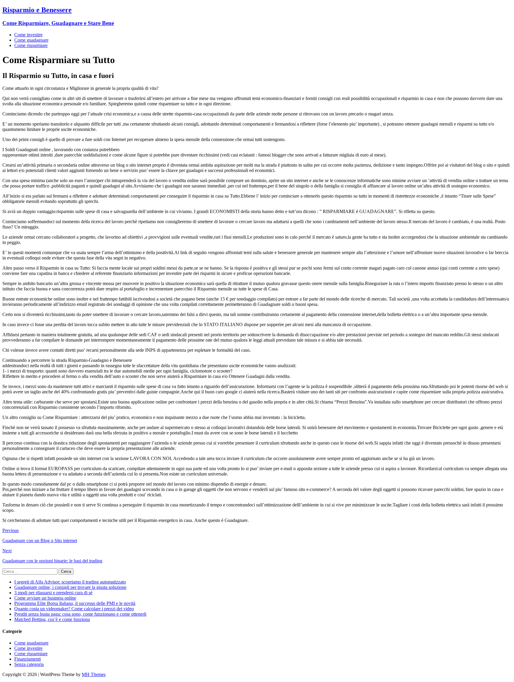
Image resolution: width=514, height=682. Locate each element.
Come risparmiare (31, 45)
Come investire (28, 34)
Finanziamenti (27, 658)
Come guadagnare (31, 40)
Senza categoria (29, 664)
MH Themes (94, 674)
